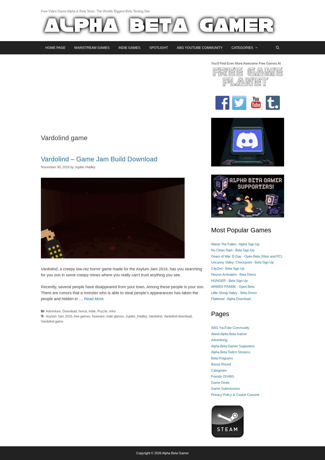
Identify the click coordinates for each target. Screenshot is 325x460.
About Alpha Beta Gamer (229, 334)
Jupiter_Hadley (136, 316)
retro (112, 311)
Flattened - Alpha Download (230, 299)
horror (82, 311)
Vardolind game (52, 321)
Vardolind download (178, 316)
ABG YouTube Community (230, 328)
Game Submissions (225, 388)
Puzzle (102, 311)
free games (82, 316)
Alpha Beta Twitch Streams (230, 352)
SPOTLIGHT (158, 48)
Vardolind (155, 316)
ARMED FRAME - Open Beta (232, 286)
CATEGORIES (242, 48)
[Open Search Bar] (277, 47)
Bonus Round (221, 364)
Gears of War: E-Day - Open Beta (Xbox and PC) (246, 256)
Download (69, 311)
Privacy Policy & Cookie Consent (235, 395)
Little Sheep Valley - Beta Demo (234, 293)
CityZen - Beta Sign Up (227, 268)
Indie (92, 311)
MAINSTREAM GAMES (92, 48)
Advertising (219, 340)
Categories (219, 370)
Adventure (53, 311)
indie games (115, 316)
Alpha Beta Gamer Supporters (233, 346)
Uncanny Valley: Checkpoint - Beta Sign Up (242, 262)
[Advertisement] (123, 92)
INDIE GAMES (129, 48)
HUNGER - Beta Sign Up (229, 280)
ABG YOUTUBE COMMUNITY (200, 48)
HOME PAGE (55, 48)
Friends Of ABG (222, 376)
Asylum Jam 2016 (59, 316)
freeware (98, 316)
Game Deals (220, 382)
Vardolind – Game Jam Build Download (99, 159)
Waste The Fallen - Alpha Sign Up (235, 244)
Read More (94, 299)
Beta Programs (222, 358)
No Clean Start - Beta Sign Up (232, 250)
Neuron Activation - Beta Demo (233, 274)
